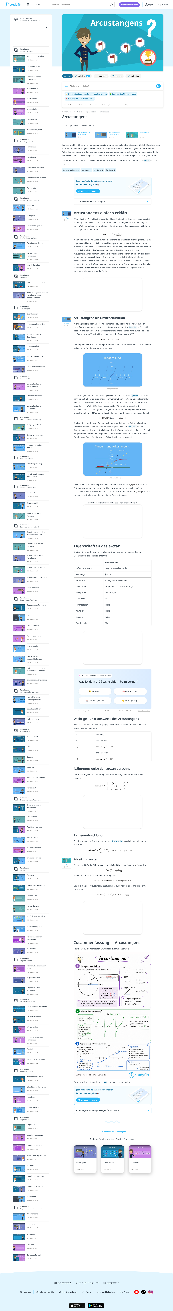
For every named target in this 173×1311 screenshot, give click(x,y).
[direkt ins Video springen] (112, 369)
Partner (89, 1292)
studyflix (15, 5)
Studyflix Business (108, 1292)
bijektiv (134, 395)
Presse (126, 1292)
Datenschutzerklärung (144, 711)
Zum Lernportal (64, 1283)
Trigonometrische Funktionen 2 (96, 112)
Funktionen (78, 112)
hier (105, 1082)
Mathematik (66, 112)
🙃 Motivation (95, 691)
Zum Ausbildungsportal (89, 1283)
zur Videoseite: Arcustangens (114, 1132)
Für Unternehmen (69, 1292)
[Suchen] (112, 4)
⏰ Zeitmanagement (95, 700)
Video (147, 160)
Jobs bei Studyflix (47, 1292)
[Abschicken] (158, 86)
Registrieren (163, 5)
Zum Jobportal (113, 1283)
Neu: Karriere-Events (129, 5)
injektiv (133, 327)
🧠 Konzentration (130, 691)
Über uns (27, 1292)
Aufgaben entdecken (89, 191)
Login (150, 5)
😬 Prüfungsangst (130, 700)
